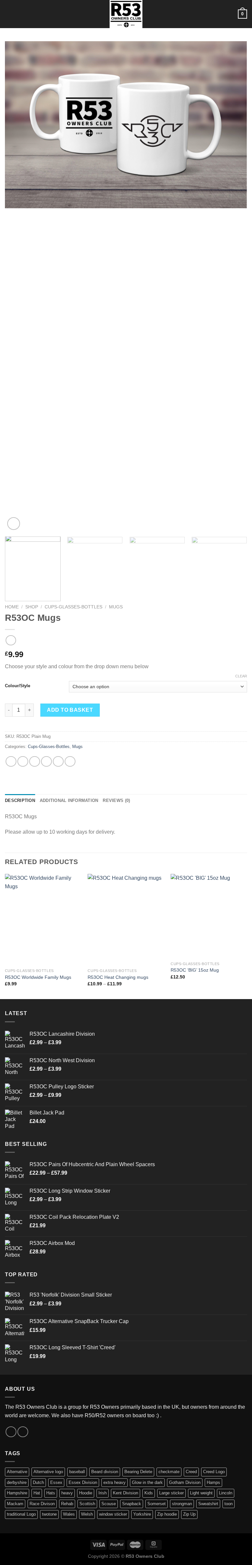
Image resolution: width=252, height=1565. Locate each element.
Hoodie (85, 1492)
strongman (182, 1503)
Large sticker (171, 1492)
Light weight (201, 1492)
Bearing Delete (138, 1471)
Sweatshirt (208, 1503)
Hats (50, 1492)
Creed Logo (214, 1471)
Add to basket (70, 710)
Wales (69, 1514)
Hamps (213, 1482)
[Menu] (9, 14)
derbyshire (17, 1482)
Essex (56, 1482)
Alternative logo (48, 1471)
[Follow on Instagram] (22, 1431)
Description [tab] (20, 800)
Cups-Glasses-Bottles (73, 606)
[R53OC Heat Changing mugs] (126, 919)
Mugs (116, 606)
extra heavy (114, 1482)
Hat (36, 1492)
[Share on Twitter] (34, 761)
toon (228, 1503)
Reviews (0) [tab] (116, 800)
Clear (241, 676)
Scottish (87, 1503)
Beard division (104, 1471)
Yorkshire (142, 1514)
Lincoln (225, 1492)
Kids (148, 1492)
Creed (191, 1471)
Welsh (87, 1514)
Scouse (108, 1503)
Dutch (38, 1482)
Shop (31, 606)
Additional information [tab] (69, 800)
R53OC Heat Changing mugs (118, 977)
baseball (77, 1471)
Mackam (15, 1503)
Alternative (17, 1471)
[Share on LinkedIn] (70, 761)
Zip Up (189, 1514)
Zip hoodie (167, 1514)
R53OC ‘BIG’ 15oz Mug (195, 970)
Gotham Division (184, 1482)
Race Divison (42, 1503)
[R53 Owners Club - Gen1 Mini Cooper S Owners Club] (126, 14)
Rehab (67, 1503)
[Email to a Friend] (46, 761)
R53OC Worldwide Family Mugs (38, 977)
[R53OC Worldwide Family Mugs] (43, 919)
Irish (102, 1492)
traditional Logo (21, 1514)
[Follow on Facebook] (11, 1431)
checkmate (168, 1471)
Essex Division (83, 1482)
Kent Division (125, 1492)
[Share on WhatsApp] (11, 761)
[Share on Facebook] (22, 761)
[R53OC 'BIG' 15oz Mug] (209, 916)
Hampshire (17, 1492)
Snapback (131, 1503)
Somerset (156, 1503)
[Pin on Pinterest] (58, 761)
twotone (49, 1514)
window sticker (113, 1514)
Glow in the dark (147, 1482)
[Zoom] (13, 523)
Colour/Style (17, 686)
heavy (67, 1492)
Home (12, 606)
